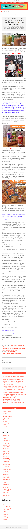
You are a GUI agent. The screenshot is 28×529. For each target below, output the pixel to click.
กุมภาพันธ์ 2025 (6, 464)
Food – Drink (6, 418)
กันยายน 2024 (6, 472)
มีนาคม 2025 (6, 463)
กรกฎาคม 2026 (6, 437)
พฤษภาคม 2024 (6, 479)
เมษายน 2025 (6, 461)
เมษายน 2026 (6, 441)
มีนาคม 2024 (6, 482)
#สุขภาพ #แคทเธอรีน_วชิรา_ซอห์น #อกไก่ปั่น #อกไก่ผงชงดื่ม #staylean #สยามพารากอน (14, 28)
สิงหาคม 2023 (6, 494)
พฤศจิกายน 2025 (7, 450)
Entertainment (6, 415)
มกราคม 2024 (6, 486)
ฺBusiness (5, 428)
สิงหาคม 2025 (6, 455)
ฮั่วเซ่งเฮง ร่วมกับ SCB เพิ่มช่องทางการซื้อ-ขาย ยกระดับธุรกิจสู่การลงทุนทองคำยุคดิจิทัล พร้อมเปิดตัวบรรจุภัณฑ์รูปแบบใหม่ (14, 383)
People (4, 419)
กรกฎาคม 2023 (6, 495)
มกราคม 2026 (6, 446)
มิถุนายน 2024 (6, 477)
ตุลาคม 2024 (6, 471)
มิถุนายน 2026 (6, 438)
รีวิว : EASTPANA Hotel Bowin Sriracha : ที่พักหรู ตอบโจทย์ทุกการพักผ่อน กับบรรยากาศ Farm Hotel (12, 353)
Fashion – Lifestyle (7, 416)
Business (5, 413)
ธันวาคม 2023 (6, 487)
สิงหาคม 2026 (6, 435)
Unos (12, 527)
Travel (4, 424)
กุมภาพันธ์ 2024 (6, 484)
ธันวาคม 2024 (6, 468)
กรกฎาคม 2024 (6, 476)
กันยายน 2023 (6, 492)
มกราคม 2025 (6, 466)
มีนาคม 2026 (6, 443)
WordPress (19, 527)
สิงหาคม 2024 (6, 474)
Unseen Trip (6, 426)
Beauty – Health (7, 411)
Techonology (6, 423)
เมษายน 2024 (6, 481)
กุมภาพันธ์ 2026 (6, 445)
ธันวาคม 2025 (6, 448)
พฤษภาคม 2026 (6, 440)
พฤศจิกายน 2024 (7, 469)
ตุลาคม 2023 (6, 490)
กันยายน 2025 (6, 453)
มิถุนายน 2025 (6, 458)
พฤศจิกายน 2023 (7, 489)
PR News (5, 421)
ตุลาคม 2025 (6, 451)
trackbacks (17, 360)
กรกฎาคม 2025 (6, 456)
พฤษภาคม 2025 (6, 459)
